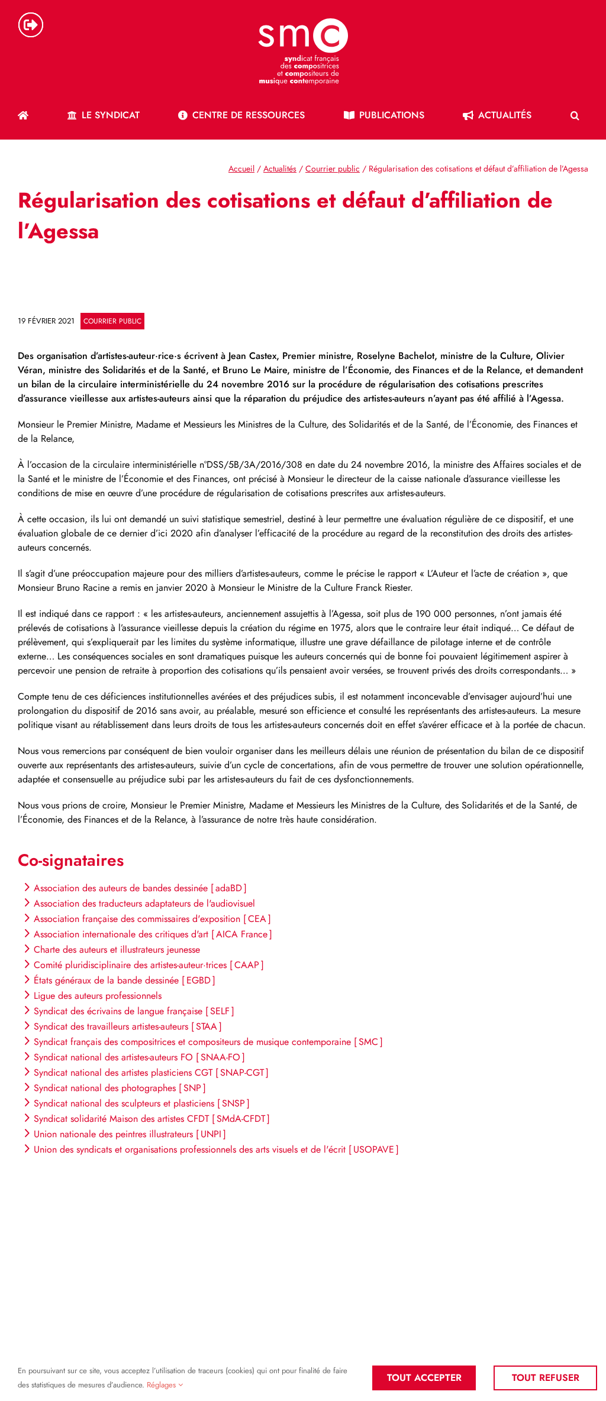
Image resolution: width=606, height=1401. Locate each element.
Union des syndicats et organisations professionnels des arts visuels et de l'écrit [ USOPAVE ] (216, 1149)
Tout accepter (424, 1377)
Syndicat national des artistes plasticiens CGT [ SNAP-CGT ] (151, 1072)
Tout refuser (545, 1377)
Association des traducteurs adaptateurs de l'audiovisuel (144, 903)
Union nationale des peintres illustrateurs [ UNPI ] (130, 1134)
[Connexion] (30, 24)
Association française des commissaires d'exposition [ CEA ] (152, 919)
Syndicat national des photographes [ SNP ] (120, 1088)
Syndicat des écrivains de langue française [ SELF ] (134, 1011)
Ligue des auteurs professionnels (98, 995)
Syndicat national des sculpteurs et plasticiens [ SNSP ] (142, 1103)
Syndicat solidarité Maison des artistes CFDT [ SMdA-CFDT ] (152, 1118)
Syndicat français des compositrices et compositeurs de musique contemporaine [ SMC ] (208, 1042)
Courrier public (112, 321)
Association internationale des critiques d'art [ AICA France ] (153, 934)
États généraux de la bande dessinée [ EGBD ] (124, 980)
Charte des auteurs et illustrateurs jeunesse (117, 949)
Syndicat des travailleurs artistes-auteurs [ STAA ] (128, 1026)
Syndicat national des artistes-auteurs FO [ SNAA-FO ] (139, 1057)
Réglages (162, 1384)
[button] (574, 115)
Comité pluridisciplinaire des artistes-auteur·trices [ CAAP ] (149, 965)
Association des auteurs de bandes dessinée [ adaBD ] (140, 888)
